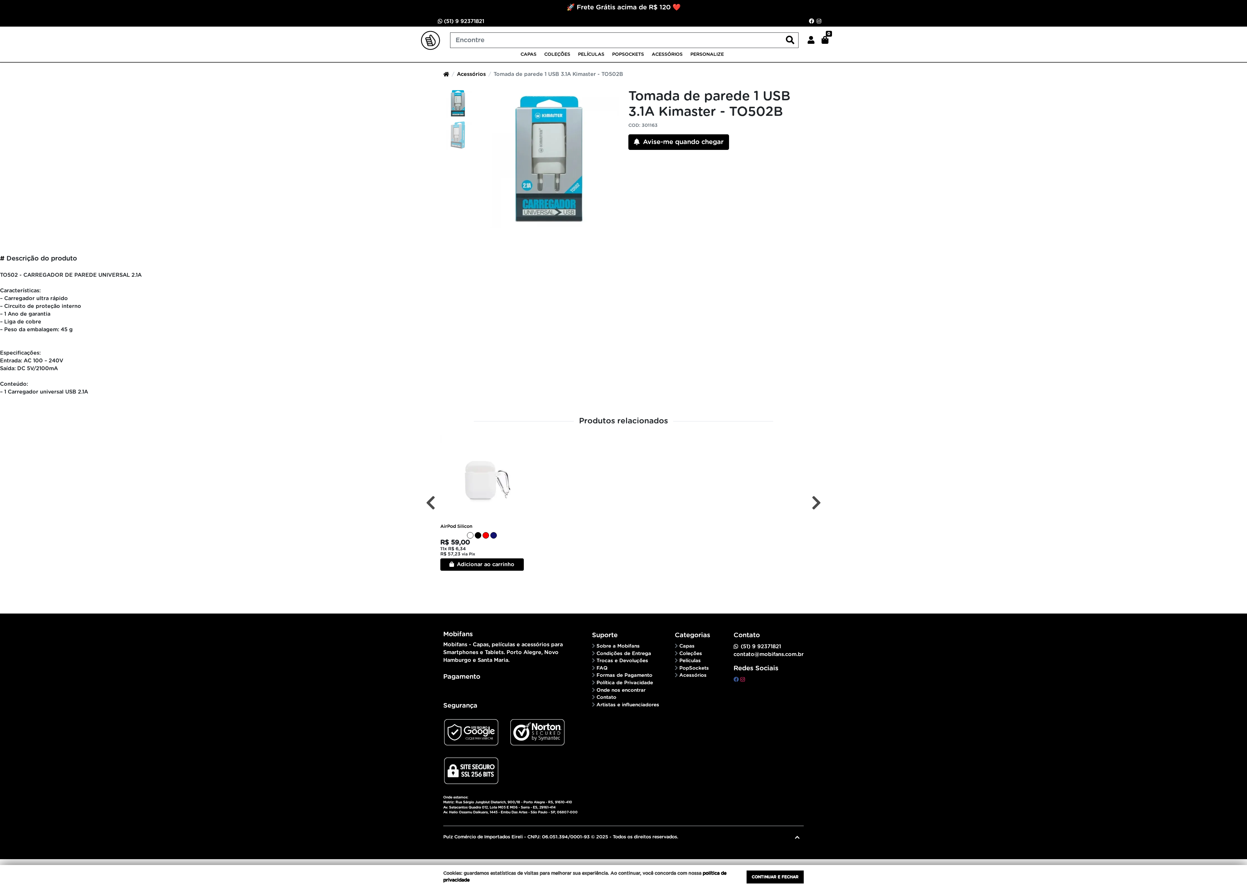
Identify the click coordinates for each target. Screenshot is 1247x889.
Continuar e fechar (775, 877)
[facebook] (737, 679)
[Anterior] (430, 503)
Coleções (557, 54)
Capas (528, 54)
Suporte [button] (605, 635)
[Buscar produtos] (790, 40)
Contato (606, 697)
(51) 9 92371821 (463, 21)
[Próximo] (816, 503)
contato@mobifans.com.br (769, 654)
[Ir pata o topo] (797, 837)
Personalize (707, 54)
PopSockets (628, 54)
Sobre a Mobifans (618, 646)
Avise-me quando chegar (682, 142)
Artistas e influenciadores (628, 704)
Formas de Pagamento (624, 675)
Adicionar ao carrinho (484, 564)
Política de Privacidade (625, 682)
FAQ (602, 668)
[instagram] (742, 679)
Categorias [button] (692, 635)
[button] (811, 40)
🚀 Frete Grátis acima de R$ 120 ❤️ (624, 7)
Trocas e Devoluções (622, 660)
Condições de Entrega (624, 653)
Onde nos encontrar (621, 690)
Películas (591, 54)
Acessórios (667, 54)
